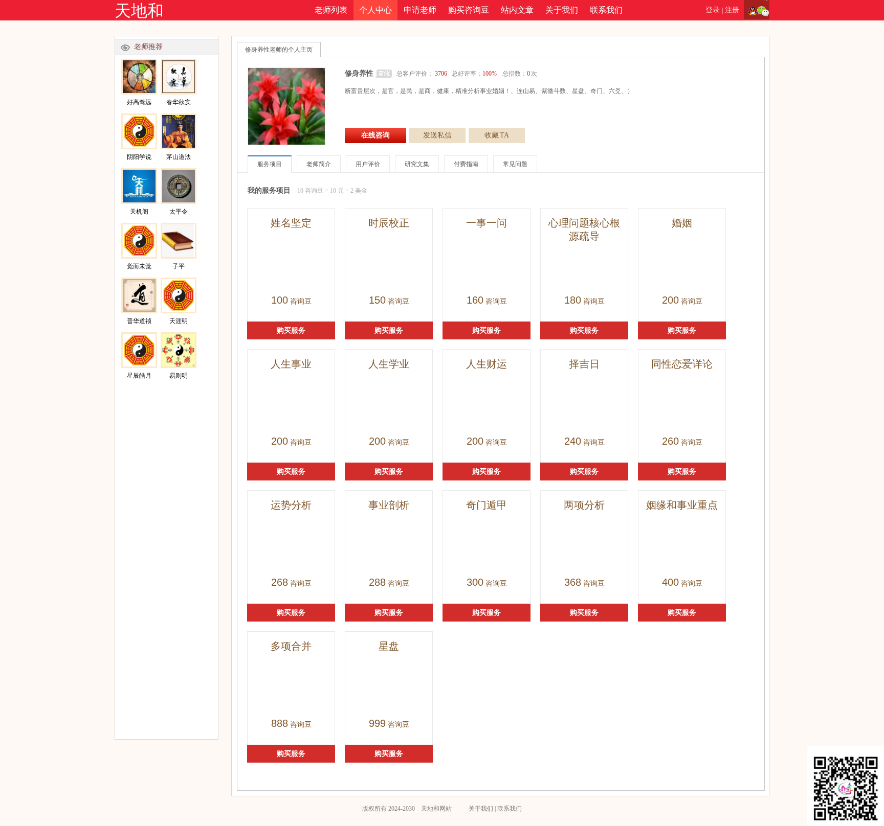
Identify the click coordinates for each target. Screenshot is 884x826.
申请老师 (420, 10)
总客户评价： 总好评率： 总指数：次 (466, 73)
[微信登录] (763, 10)
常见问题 (515, 164)
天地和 (139, 11)
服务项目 (269, 164)
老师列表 (331, 10)
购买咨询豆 (468, 10)
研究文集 (417, 164)
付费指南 (466, 164)
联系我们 (606, 10)
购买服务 (291, 330)
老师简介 (318, 164)
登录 (712, 10)
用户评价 (368, 164)
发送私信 (437, 135)
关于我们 (561, 10)
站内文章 (517, 10)
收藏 (496, 135)
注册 (732, 10)
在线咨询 (375, 135)
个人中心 (375, 10)
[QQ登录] (750, 10)
